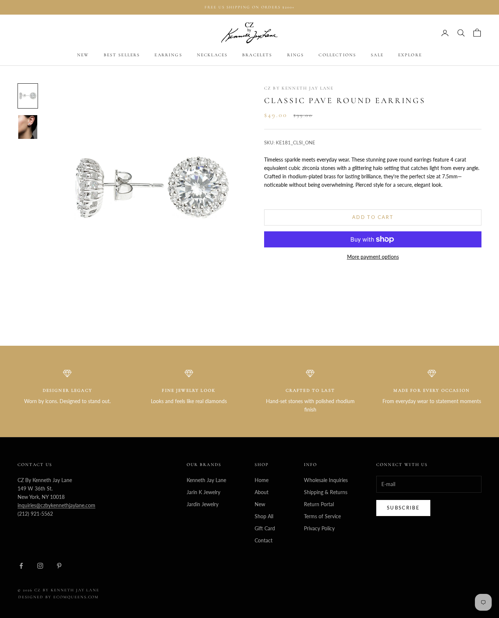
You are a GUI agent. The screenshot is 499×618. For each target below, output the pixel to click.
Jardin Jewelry (202, 504)
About (261, 492)
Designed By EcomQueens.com (58, 597)
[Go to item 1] (28, 96)
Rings (295, 55)
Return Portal (319, 504)
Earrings (168, 55)
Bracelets (257, 55)
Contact (264, 540)
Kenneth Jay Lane (206, 480)
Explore (410, 55)
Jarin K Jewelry (203, 492)
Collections (337, 55)
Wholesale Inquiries (326, 480)
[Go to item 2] (28, 127)
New (83, 55)
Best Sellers (122, 55)
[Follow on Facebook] (21, 565)
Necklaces (212, 55)
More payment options (373, 257)
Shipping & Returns (325, 492)
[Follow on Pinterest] (59, 565)
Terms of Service (322, 516)
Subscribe (403, 508)
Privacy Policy (319, 528)
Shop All (264, 516)
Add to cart (372, 217)
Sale (377, 55)
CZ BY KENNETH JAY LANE (299, 88)
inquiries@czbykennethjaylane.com (56, 505)
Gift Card (265, 528)
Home (261, 480)
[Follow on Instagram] (40, 565)
